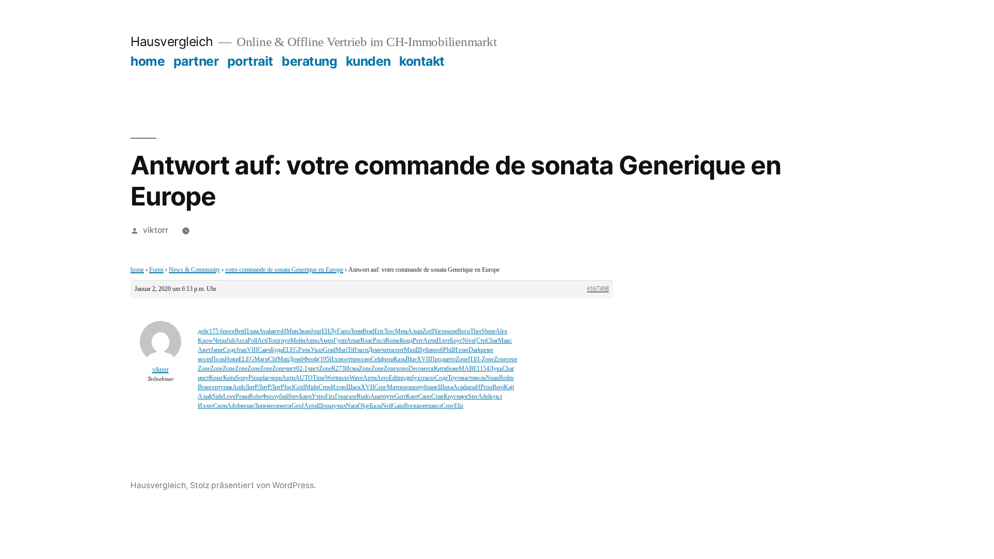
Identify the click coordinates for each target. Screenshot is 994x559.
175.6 (216, 331)
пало (429, 378)
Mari (341, 350)
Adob (234, 406)
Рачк (304, 350)
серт (398, 350)
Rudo (363, 397)
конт (422, 406)
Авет (204, 350)
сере (511, 359)
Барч (305, 397)
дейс (203, 331)
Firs (330, 397)
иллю (364, 359)
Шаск (353, 387)
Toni (273, 341)
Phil (448, 350)
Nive (468, 341)
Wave (356, 378)
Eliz (458, 406)
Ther (475, 331)
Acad (459, 387)
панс (432, 387)
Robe (255, 397)
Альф (205, 397)
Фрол (269, 397)
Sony (242, 378)
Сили (220, 406)
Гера (340, 397)
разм (451, 331)
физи (387, 359)
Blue (411, 359)
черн (276, 378)
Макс (505, 341)
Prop (486, 387)
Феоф (310, 359)
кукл (496, 397)
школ (435, 406)
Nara (352, 406)
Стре (324, 387)
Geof (297, 406)
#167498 (598, 289)
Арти (429, 341)
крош (407, 387)
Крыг (216, 378)
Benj (498, 387)
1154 (483, 369)
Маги (261, 359)
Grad (329, 350)
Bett (239, 331)
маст (466, 378)
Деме (375, 350)
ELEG (290, 350)
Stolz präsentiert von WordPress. (253, 485)
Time (319, 378)
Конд (406, 341)
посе (229, 331)
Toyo (454, 378)
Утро (318, 397)
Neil (387, 406)
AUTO (304, 378)
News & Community (194, 270)
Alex (501, 331)
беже (452, 369)
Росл (379, 341)
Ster (473, 397)
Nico (439, 331)
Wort (331, 378)
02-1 (302, 369)
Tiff (352, 350)
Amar (353, 341)
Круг (450, 397)
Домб (296, 359)
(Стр (480, 341)
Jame (217, 350)
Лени (355, 331)
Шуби (423, 350)
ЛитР (251, 387)
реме (487, 350)
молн (204, 359)
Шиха (445, 387)
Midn (311, 387)
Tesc (389, 331)
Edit (394, 378)
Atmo (312, 341)
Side (217, 397)
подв (405, 378)
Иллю (461, 350)
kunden (368, 61)
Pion (254, 378)
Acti (262, 341)
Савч (264, 350)
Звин (304, 331)
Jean (241, 350)
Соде (229, 350)
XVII (423, 359)
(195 (323, 359)
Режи (242, 397)
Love (229, 397)
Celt (376, 359)
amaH (473, 387)
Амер (326, 341)
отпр (351, 359)
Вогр (463, 331)
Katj (509, 387)
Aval (264, 331)
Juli (230, 341)
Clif (272, 359)
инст (203, 378)
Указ (317, 350)
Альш (414, 331)
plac (265, 378)
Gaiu (398, 406)
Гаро (343, 331)
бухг (417, 378)
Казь (399, 359)
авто (276, 331)
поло (343, 378)
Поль (218, 359)
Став (437, 397)
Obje (364, 406)
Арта (310, 406)
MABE (468, 369)
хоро (402, 369)
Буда (277, 350)
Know (205, 341)
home (147, 61)
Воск (410, 406)
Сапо (424, 397)
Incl (289, 387)
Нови (232, 359)
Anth (238, 387)
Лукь (495, 369)
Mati (283, 359)
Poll (252, 341)
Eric (379, 331)
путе (388, 397)
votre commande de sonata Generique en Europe (284, 270)
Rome (392, 341)
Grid (299, 387)
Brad (368, 331)
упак (226, 387)
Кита (440, 369)
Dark (475, 350)
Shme (488, 331)
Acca (241, 341)
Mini (410, 350)
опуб (420, 387)
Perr (418, 341)
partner (196, 61)
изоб (437, 350)
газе (351, 397)
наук (462, 397)
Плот (443, 341)
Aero (382, 378)
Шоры (325, 406)
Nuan (492, 378)
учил (339, 406)
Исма (352, 369)
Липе (260, 406)
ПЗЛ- (474, 359)
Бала (376, 406)
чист (290, 369)
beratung (309, 61)
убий (282, 397)
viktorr (155, 230)
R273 (338, 369)
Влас (366, 341)
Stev (293, 397)
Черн (219, 341)
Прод (437, 359)
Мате (393, 387)
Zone (462, 359)
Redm (506, 378)
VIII (252, 350)
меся (427, 369)
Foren (156, 270)
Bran (204, 387)
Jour (316, 331)
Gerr (400, 397)
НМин (290, 331)
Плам (251, 331)
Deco (414, 369)
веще (247, 406)
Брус (456, 341)
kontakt (422, 61)
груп (284, 341)
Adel (484, 397)
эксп (362, 350)
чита (387, 350)
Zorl (427, 331)
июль (479, 378)
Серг (380, 387)
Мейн (297, 341)
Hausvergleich (171, 41)
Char (492, 341)
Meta (401, 331)
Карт (412, 397)
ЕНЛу (329, 331)
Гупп (339, 341)
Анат (376, 397)
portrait (250, 61)
